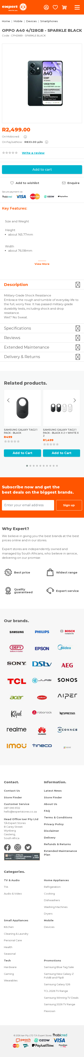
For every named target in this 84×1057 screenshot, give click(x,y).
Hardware (10, 967)
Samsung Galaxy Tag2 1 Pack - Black (20, 431)
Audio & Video (13, 893)
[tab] (42, 284)
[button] (27, 466)
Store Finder (13, 797)
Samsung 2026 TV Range (59, 1004)
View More (42, 263)
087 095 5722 (12, 807)
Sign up (69, 505)
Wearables (10, 980)
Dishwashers (52, 900)
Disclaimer (51, 830)
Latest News (53, 790)
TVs (6, 886)
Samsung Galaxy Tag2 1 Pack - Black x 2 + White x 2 (61, 432)
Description (16, 284)
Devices (31, 21)
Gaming (9, 973)
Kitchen (9, 926)
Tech (7, 960)
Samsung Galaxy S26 (57, 984)
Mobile (18, 21)
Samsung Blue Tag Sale (59, 967)
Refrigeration (52, 886)
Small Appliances (16, 920)
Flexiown (49, 1011)
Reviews (12, 337)
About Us (50, 804)
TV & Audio (12, 880)
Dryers (48, 913)
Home (6, 21)
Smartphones (49, 21)
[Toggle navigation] (77, 7)
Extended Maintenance (26, 347)
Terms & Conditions (58, 817)
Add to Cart (22, 453)
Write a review (33, 153)
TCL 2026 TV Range (56, 990)
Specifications (17, 328)
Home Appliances (56, 880)
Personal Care (13, 940)
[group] (42, 83)
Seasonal (10, 953)
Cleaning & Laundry (16, 933)
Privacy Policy (54, 824)
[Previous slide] (8, 400)
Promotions (52, 960)
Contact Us (12, 790)
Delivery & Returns (22, 356)
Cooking (49, 893)
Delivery (49, 837)
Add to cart (42, 169)
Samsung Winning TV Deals (61, 997)
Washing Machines (55, 906)
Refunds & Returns (57, 844)
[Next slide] (74, 400)
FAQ (47, 810)
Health (8, 947)
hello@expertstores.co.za (20, 811)
